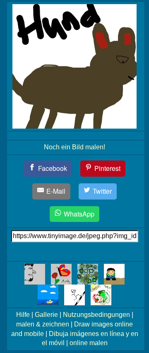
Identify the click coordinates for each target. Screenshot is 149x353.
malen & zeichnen (42, 324)
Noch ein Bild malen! (74, 147)
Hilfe (23, 314)
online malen (89, 342)
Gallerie (46, 314)
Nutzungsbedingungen (96, 314)
